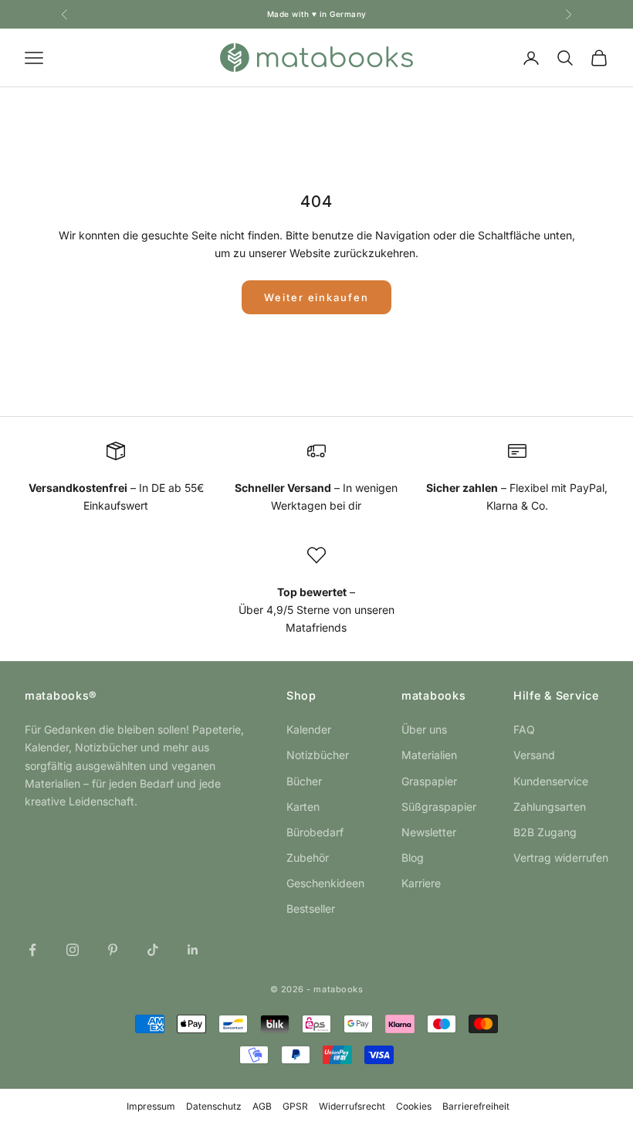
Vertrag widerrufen (560, 857)
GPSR (295, 1106)
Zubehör (307, 857)
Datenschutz (214, 1106)
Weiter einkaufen (316, 297)
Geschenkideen (325, 883)
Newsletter (428, 832)
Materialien (429, 754)
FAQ (524, 729)
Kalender (308, 729)
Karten (303, 806)
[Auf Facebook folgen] (32, 950)
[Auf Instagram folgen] (72, 950)
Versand (534, 754)
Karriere (421, 883)
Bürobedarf (315, 832)
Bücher (304, 781)
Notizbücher (317, 754)
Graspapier (429, 781)
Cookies (414, 1106)
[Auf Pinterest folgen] (112, 950)
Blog (412, 857)
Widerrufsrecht (352, 1106)
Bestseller (310, 908)
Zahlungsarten (549, 806)
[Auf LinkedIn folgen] (193, 950)
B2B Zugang (545, 832)
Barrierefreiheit (475, 1106)
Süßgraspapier (438, 806)
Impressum (151, 1106)
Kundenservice (550, 781)
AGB (262, 1106)
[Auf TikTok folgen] (153, 950)
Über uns (424, 729)
